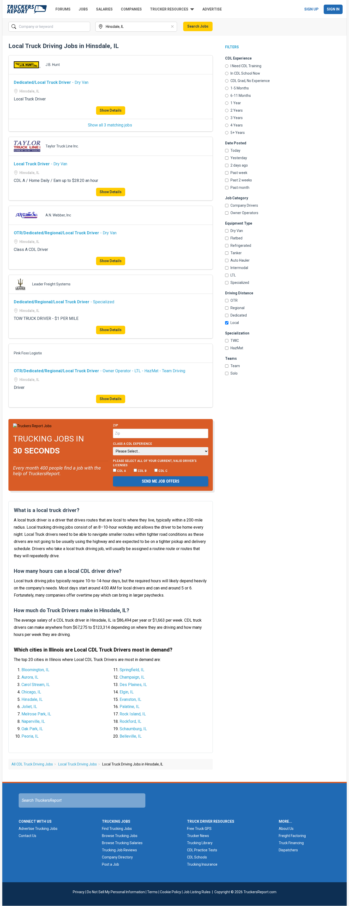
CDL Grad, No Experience (250, 81)
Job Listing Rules (197, 892)
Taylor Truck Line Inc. (62, 146)
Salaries (104, 9)
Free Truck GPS (199, 829)
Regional (237, 308)
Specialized (239, 283)
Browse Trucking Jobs (119, 836)
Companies (131, 9)
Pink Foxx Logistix (28, 353)
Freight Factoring (292, 836)
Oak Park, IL (32, 728)
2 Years (236, 110)
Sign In (333, 9)
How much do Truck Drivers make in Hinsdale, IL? (71, 610)
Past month (239, 187)
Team (235, 366)
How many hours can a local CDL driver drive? (68, 571)
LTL (233, 275)
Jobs (83, 9)
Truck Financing (291, 843)
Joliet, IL (29, 706)
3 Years (236, 118)
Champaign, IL (132, 677)
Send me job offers (160, 481)
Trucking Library (200, 843)
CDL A (121, 471)
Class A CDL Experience (132, 444)
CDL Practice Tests (202, 850)
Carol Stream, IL (35, 684)
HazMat (236, 348)
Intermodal (239, 268)
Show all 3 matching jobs (110, 125)
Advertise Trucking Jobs (38, 829)
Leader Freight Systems (51, 284)
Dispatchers (288, 850)
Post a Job (110, 864)
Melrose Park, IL (36, 714)
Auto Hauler (240, 260)
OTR (234, 300)
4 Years (236, 125)
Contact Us (27, 836)
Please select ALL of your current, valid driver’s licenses (154, 463)
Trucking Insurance (202, 864)
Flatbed (236, 238)
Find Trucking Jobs (117, 829)
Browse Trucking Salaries (122, 843)
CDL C (163, 471)
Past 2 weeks (241, 180)
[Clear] (86, 27)
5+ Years (237, 133)
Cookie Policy (170, 892)
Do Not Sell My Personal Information (116, 892)
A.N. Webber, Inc (58, 215)
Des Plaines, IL (133, 684)
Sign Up (311, 9)
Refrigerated (240, 245)
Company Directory (117, 857)
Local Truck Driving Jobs (77, 764)
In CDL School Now (245, 73)
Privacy (79, 892)
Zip (115, 425)
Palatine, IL (129, 706)
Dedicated (238, 315)
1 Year (235, 103)
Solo (234, 373)
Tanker (236, 253)
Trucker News (198, 836)
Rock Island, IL (133, 714)
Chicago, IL (31, 692)
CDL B (142, 471)
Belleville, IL (131, 736)
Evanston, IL (130, 699)
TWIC (234, 341)
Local (234, 323)
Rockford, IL (130, 721)
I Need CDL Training (245, 66)
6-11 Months (240, 96)
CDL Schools (197, 857)
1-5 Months (239, 88)
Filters (232, 47)
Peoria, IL (30, 736)
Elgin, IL (127, 692)
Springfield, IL (132, 669)
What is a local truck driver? (46, 510)
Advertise (212, 9)
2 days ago (239, 165)
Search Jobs (197, 26)
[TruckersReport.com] (26, 9)
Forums (63, 9)
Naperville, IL (33, 721)
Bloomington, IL (35, 669)
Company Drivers (244, 205)
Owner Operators (244, 213)
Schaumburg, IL (133, 728)
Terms (152, 892)
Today (235, 150)
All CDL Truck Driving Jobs (32, 764)
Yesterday (238, 158)
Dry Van (236, 231)
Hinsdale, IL (32, 699)
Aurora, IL (29, 677)
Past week (238, 173)
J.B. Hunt (52, 65)
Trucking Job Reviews (119, 850)
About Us (286, 829)
